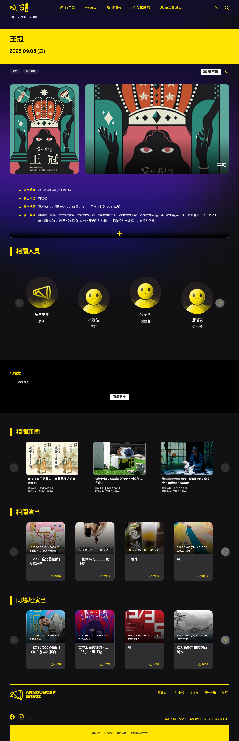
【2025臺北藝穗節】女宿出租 (45, 561)
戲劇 (15, 71)
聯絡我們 (121, 732)
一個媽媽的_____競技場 (93, 561)
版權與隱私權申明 (139, 732)
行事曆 (179, 692)
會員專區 (210, 692)
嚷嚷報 (194, 692)
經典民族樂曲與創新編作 (192, 649)
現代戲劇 (31, 71)
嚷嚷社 (19, 7)
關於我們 (163, 692)
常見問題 (108, 732)
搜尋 (225, 692)
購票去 (213, 71)
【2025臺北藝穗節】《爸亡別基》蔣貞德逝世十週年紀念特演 (45, 649)
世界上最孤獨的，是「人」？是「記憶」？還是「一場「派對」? (93, 649)
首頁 (12, 17)
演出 (23, 17)
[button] (219, 303)
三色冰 (133, 559)
